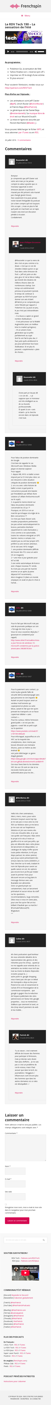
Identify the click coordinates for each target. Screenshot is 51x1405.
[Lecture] (8, 51)
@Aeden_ (31, 123)
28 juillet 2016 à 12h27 (24, 677)
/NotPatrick (17, 1321)
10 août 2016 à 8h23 (27, 1038)
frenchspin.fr (25, 6)
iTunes (22, 1345)
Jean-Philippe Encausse (30, 242)
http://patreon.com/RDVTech (18, 88)
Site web (8, 1192)
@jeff (13, 103)
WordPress (24, 1399)
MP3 (39, 129)
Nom (8, 1166)
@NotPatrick (30, 107)
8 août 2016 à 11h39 (23, 801)
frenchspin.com (20, 1360)
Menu (27, 15)
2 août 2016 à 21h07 (27, 248)
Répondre (15, 226)
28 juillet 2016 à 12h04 (24, 445)
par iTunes (23, 132)
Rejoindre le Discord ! (20, 1295)
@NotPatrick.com (19, 1310)
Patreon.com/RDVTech (30, 1258)
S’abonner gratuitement (23, 1298)
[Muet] (36, 51)
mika (18, 442)
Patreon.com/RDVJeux (30, 1261)
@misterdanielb (18, 113)
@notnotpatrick (17, 1313)
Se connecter (35, 1399)
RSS (36, 132)
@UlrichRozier (36, 103)
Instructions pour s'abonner (15, 1381)
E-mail (8, 1179)
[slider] (41, 51)
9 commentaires (24, 140)
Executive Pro (28, 1396)
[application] (25, 51)
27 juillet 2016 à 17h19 (24, 163)
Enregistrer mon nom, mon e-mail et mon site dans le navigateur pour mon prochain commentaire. (23, 1210)
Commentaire (11, 1133)
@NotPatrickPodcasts (21, 1305)
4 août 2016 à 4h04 (30, 380)
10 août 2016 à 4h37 (23, 942)
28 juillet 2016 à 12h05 (24, 611)
